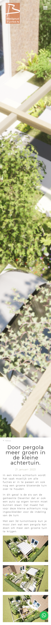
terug (8, 440)
